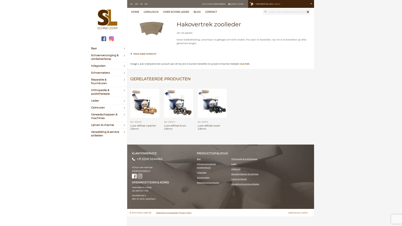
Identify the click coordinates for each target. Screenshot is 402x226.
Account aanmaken (213, 4)
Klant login (236, 4)
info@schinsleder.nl (141, 170)
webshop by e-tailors (298, 212)
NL (131, 4)
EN (146, 4)
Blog (197, 11)
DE (136, 4)
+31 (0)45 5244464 (150, 159)
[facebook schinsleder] (103, 39)
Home (135, 11)
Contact (211, 11)
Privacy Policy (185, 212)
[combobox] (286, 12)
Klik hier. (245, 64)
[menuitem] (107, 48)
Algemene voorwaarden (167, 212)
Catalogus (151, 11)
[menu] (107, 92)
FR (141, 4)
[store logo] (107, 19)
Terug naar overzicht (144, 54)
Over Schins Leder (176, 11)
